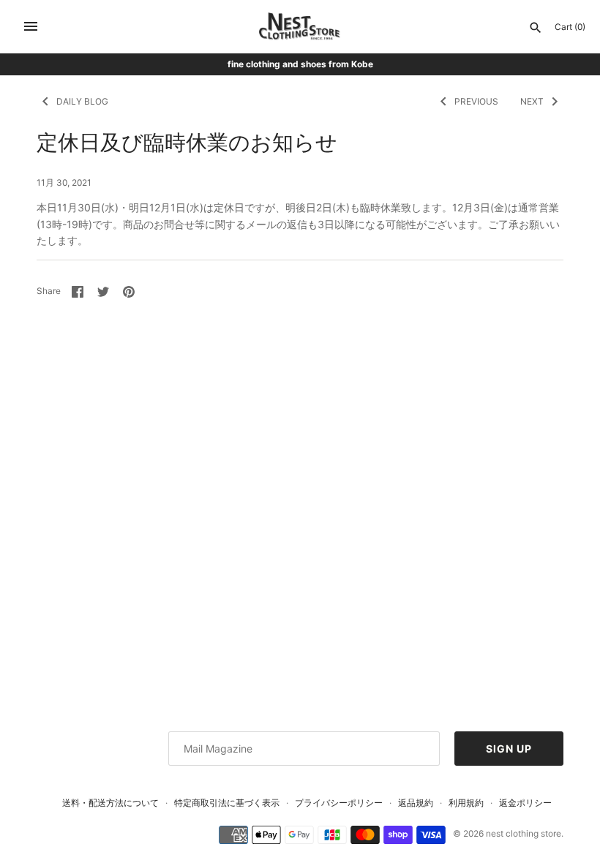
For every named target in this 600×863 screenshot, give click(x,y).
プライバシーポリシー (339, 802)
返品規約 (415, 802)
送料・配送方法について (110, 802)
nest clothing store (523, 833)
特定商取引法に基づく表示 (227, 802)
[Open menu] (31, 26)
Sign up (509, 748)
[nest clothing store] (300, 27)
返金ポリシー (525, 802)
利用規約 (466, 802)
